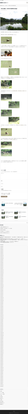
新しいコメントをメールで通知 (6, 193)
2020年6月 (1, 341)
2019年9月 (1, 354)
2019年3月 (1, 363)
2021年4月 (1, 326)
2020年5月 (1, 342)
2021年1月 (1, 331)
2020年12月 (2, 332)
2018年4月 (1, 379)
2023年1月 (1, 296)
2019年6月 (1, 358)
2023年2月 (1, 294)
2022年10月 (2, 300)
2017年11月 (1, 386)
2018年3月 (1, 380)
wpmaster (6, 10)
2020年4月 (1, 344)
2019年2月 (1, 364)
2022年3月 (1, 310)
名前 (2, 180)
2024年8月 (1, 275)
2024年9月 (1, 274)
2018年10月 (1, 370)
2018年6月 (1, 376)
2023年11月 (1, 284)
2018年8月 (1, 373)
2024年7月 (1, 277)
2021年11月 (1, 316)
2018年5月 (1, 377)
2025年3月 (1, 265)
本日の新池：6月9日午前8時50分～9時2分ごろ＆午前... (9, 212)
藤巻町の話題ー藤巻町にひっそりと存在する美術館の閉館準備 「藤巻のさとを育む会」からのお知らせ (14, 239)
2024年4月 (1, 281)
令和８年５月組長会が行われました (5, 232)
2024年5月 (1, 280)
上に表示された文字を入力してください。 (6, 190)
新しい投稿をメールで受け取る (6, 194)
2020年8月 (1, 338)
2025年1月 (1, 268)
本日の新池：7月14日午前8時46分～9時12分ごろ (9, 217)
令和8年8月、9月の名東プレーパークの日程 (6, 228)
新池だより (1, 398)
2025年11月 (1, 256)
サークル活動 (2, 392)
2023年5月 (1, 291)
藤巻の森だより (2, 402)
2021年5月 (1, 325)
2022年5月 (1, 307)
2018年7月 (1, 374)
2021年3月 (1, 328)
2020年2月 (1, 347)
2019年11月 (1, 351)
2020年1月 (1, 348)
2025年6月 (1, 262)
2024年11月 (1, 271)
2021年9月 (1, 319)
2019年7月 (1, 357)
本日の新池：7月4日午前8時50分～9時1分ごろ (22, 217)
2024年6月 (1, 278)
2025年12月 (2, 255)
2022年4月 (1, 309)
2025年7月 (1, 261)
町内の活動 (1, 401)
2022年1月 (1, 313)
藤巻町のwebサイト (4, 2)
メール (2, 183)
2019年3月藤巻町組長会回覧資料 (4, 242)
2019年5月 (1, 360)
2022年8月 (1, 303)
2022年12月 (2, 297)
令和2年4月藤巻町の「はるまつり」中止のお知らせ (7, 241)
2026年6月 (1, 249)
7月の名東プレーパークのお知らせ (4, 231)
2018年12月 (1, 367)
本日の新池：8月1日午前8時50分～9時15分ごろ (22, 212)
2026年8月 (1, 246)
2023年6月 (1, 290)
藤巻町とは (1, 404)
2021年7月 (1, 322)
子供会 (1, 395)
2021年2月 (1, 329)
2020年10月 (2, 335)
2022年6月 (1, 306)
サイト (2, 186)
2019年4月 (1, 361)
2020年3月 (1, 345)
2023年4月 (1, 293)
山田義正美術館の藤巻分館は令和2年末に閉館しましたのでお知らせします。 (10, 238)
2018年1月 (1, 383)
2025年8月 (1, 259)
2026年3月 (1, 252)
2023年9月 (1, 287)
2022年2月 (1, 312)
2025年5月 (1, 264)
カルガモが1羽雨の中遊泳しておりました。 (6, 58)
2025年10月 (2, 258)
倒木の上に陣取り (13, 139)
